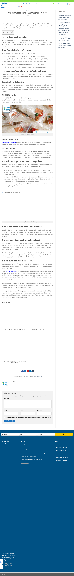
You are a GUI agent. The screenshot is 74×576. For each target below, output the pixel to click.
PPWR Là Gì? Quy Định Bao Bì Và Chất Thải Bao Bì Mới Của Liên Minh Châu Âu (64, 38)
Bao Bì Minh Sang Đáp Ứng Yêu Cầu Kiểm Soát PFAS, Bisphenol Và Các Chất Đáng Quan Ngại (64, 31)
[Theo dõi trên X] (69, 1)
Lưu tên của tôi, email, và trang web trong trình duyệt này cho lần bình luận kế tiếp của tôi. (28, 417)
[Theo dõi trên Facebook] (68, 1)
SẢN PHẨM (35, 4)
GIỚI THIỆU (28, 4)
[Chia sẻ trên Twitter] (25, 371)
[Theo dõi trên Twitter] (8, 564)
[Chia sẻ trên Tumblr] (33, 371)
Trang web (39, 410)
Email (22, 410)
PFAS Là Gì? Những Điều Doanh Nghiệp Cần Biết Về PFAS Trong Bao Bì (64, 24)
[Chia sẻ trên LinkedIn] (30, 371)
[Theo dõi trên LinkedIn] (70, 1)
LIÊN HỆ (66, 4)
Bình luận (6, 398)
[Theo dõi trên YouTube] (72, 1)
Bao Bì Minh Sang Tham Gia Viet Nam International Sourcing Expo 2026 (64, 17)
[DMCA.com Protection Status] (25, 463)
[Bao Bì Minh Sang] (8, 5)
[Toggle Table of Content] (10, 32)
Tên (5, 410)
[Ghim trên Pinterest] (28, 371)
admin (34, 17)
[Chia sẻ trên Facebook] (22, 371)
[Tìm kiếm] (72, 5)
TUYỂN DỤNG (59, 4)
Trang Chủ (21, 4)
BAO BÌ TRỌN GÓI (44, 4)
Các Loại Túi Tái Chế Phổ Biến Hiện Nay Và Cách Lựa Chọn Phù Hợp (64, 45)
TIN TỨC (52, 4)
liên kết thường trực (38, 376)
